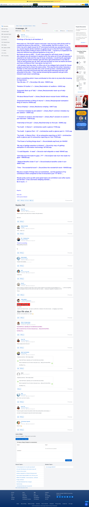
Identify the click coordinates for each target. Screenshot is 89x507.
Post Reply (68, 460)
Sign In (86, 4)
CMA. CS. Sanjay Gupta (25, 322)
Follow (32, 200)
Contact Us (65, 503)
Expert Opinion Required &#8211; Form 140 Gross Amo (27, 475)
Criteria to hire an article (21, 471)
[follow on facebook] (60, 497)
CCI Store (35, 4)
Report (71, 200)
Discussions (5, 26)
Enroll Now (84, 62)
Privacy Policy (58, 503)
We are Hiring (23, 503)
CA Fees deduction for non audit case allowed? (25, 467)
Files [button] (27, 4)
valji (22, 270)
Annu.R (22, 283)
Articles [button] (13, 4)
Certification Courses (26, 499)
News (23, 492)
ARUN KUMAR (24, 257)
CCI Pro (50, 6)
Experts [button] (20, 4)
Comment (19, 450)
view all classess (81, 92)
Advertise (38, 503)
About (18, 503)
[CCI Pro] (81, 101)
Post (27, 487)
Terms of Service (44, 503)
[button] (80, 4)
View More (83, 42)
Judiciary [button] (31, 4)
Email (46, 444)
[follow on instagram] (62, 497)
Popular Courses (27, 6)
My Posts (5, 39)
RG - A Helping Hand (25, 238)
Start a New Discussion (81, 46)
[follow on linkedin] (65, 497)
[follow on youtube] (67, 497)
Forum (12, 494)
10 (19, 200)
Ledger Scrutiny (56, 6)
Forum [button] (17, 4)
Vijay (22, 393)
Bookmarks (36, 495)
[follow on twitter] (57, 497)
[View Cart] (65, 6)
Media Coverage (31, 503)
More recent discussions (20, 487)
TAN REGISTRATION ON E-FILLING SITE (24, 486)
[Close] (88, 1)
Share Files (24, 495)
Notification (24, 497)
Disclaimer (52, 503)
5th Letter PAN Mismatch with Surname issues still (26, 469)
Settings (5, 44)
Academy (34, 6)
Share (27, 200)
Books (45, 6)
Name (18, 444)
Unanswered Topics (7, 34)
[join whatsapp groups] (70, 497)
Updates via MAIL (6, 47)
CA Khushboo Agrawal (25, 421)
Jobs (62, 6)
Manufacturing (19, 483)
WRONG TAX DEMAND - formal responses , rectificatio (27, 477)
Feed (35, 494)
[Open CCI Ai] (86, 504)
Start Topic (5, 28)
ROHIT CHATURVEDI (25, 352)
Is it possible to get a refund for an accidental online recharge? (81, 38)
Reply (23, 200)
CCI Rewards (36, 499)
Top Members (36, 497)
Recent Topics (6, 31)
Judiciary (13, 497)
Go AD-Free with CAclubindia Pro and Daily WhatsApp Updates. (44, 1)
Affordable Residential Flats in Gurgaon (24, 481)
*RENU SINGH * (24, 299)
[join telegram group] (72, 497)
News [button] (10, 4)
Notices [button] (24, 4)
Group (47, 497)
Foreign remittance (20, 479)
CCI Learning (5, 55)
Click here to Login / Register (22, 439)
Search (4, 50)
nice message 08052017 (50, 467)
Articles (12, 492)
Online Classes (81, 52)
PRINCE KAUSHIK (24, 226)
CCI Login (70, 503)
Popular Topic (6, 36)
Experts (23, 494)
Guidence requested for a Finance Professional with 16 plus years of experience (81, 34)
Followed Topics (6, 42)
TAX (34, 492)
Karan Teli (23, 34)
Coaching (39, 6)
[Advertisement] (44, 15)
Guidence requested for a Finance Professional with (26, 473)
